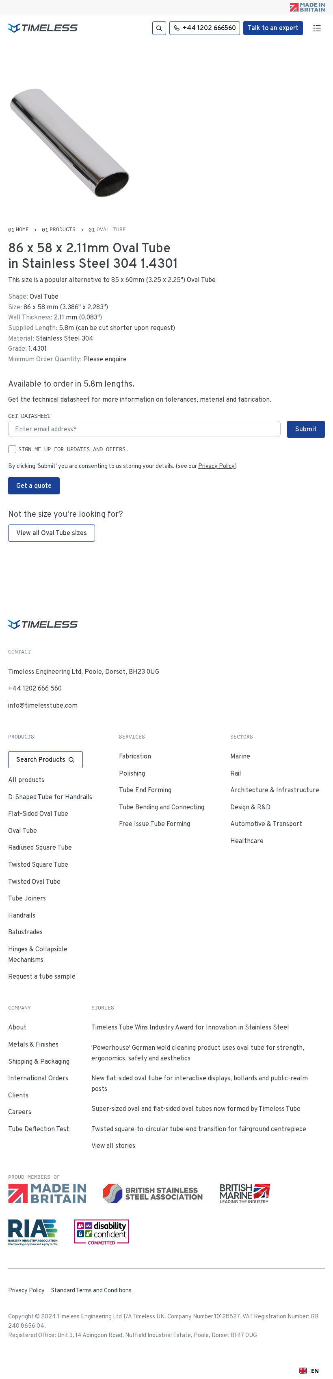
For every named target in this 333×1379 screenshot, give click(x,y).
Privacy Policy (216, 466)
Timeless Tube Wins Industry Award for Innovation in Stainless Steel (190, 1027)
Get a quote (34, 485)
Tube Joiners (27, 898)
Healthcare (247, 841)
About (17, 1027)
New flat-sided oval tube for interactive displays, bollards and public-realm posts (199, 1083)
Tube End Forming (145, 790)
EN (315, 1371)
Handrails (21, 915)
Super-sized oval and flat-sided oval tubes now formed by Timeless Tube (196, 1108)
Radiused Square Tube (40, 847)
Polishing (132, 773)
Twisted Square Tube (38, 864)
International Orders (38, 1078)
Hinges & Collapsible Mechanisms (37, 954)
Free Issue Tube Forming (154, 824)
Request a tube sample (42, 976)
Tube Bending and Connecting (161, 807)
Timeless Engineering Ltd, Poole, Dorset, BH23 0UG (83, 671)
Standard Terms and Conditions (91, 1290)
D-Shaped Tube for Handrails (50, 797)
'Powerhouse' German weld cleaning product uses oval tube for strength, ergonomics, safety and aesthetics (197, 1052)
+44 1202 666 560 (35, 688)
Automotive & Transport (266, 824)
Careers (19, 1112)
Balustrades (25, 932)
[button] (316, 28)
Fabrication (135, 756)
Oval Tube (22, 830)
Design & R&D (250, 807)
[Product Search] (159, 28)
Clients (18, 1095)
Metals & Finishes (33, 1044)
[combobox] (309, 1371)
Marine (240, 756)
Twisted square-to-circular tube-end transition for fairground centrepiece (198, 1129)
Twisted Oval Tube (34, 881)
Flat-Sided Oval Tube (38, 813)
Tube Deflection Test (38, 1129)
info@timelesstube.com (43, 705)
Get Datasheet (29, 416)
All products (26, 780)
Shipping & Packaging (38, 1061)
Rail (235, 773)
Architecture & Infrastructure (274, 790)
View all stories (113, 1145)
